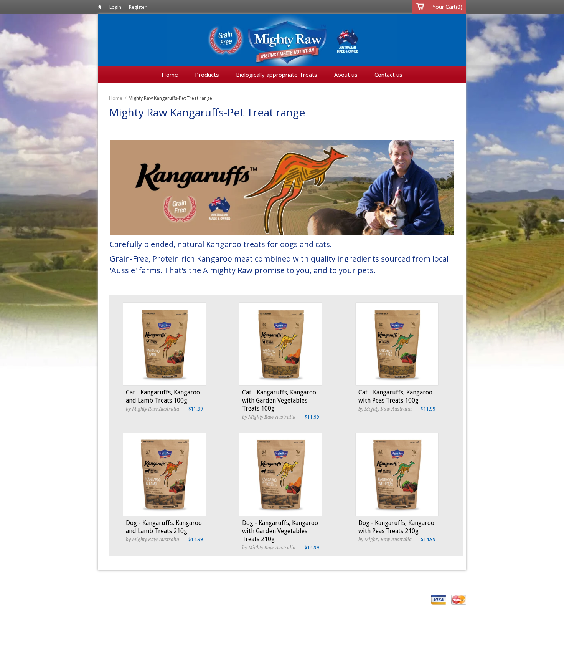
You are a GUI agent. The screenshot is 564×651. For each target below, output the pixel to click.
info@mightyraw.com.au (184, 601)
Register (138, 7)
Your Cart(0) (447, 6)
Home (100, 8)
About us (346, 74)
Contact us (388, 74)
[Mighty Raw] (282, 41)
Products (208, 74)
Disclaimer (222, 586)
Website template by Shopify (179, 613)
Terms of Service (266, 586)
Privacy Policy (183, 586)
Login (115, 7)
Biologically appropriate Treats (277, 74)
